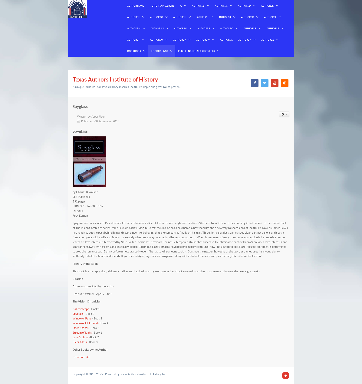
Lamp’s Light (80, 337)
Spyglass (78, 313)
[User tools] (284, 114)
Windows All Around (85, 323)
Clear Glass (80, 342)
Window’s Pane (82, 318)
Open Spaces (81, 327)
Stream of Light (82, 332)
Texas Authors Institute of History (115, 79)
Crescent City (81, 357)
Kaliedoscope (81, 309)
